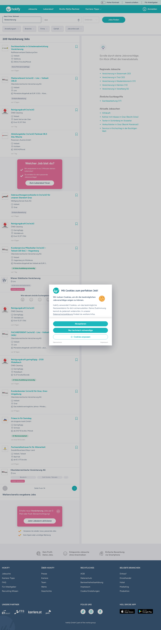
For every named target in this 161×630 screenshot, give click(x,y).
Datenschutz (57, 342)
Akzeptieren (80, 324)
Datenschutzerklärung (63, 314)
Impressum (104, 342)
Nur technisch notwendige (80, 330)
